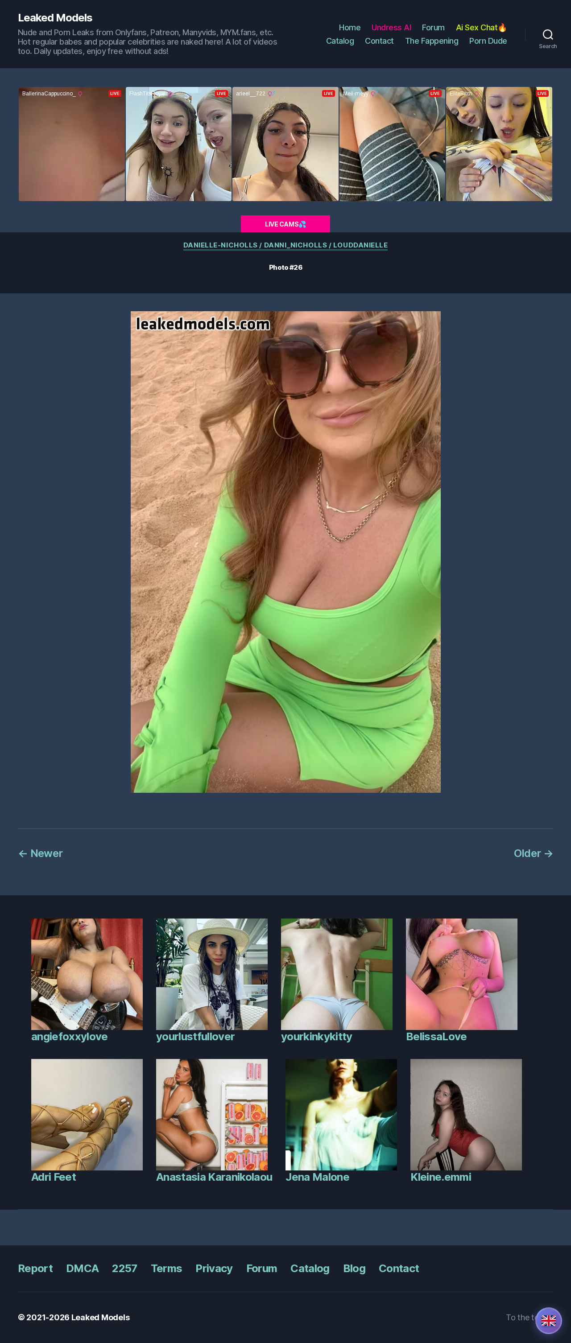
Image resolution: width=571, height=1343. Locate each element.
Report (35, 1268)
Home (349, 27)
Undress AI (391, 27)
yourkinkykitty (316, 1036)
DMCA (82, 1268)
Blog (354, 1268)
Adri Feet (53, 1176)
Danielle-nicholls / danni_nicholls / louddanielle (285, 245)
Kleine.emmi (440, 1176)
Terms (166, 1268)
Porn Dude (488, 40)
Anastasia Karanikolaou (214, 1176)
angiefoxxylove (69, 1036)
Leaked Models (55, 17)
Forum (433, 27)
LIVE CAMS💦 (285, 224)
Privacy (213, 1268)
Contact (379, 40)
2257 (124, 1268)
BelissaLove (436, 1036)
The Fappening (432, 40)
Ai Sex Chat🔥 (481, 27)
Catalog (340, 40)
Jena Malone (317, 1176)
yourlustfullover (195, 1036)
